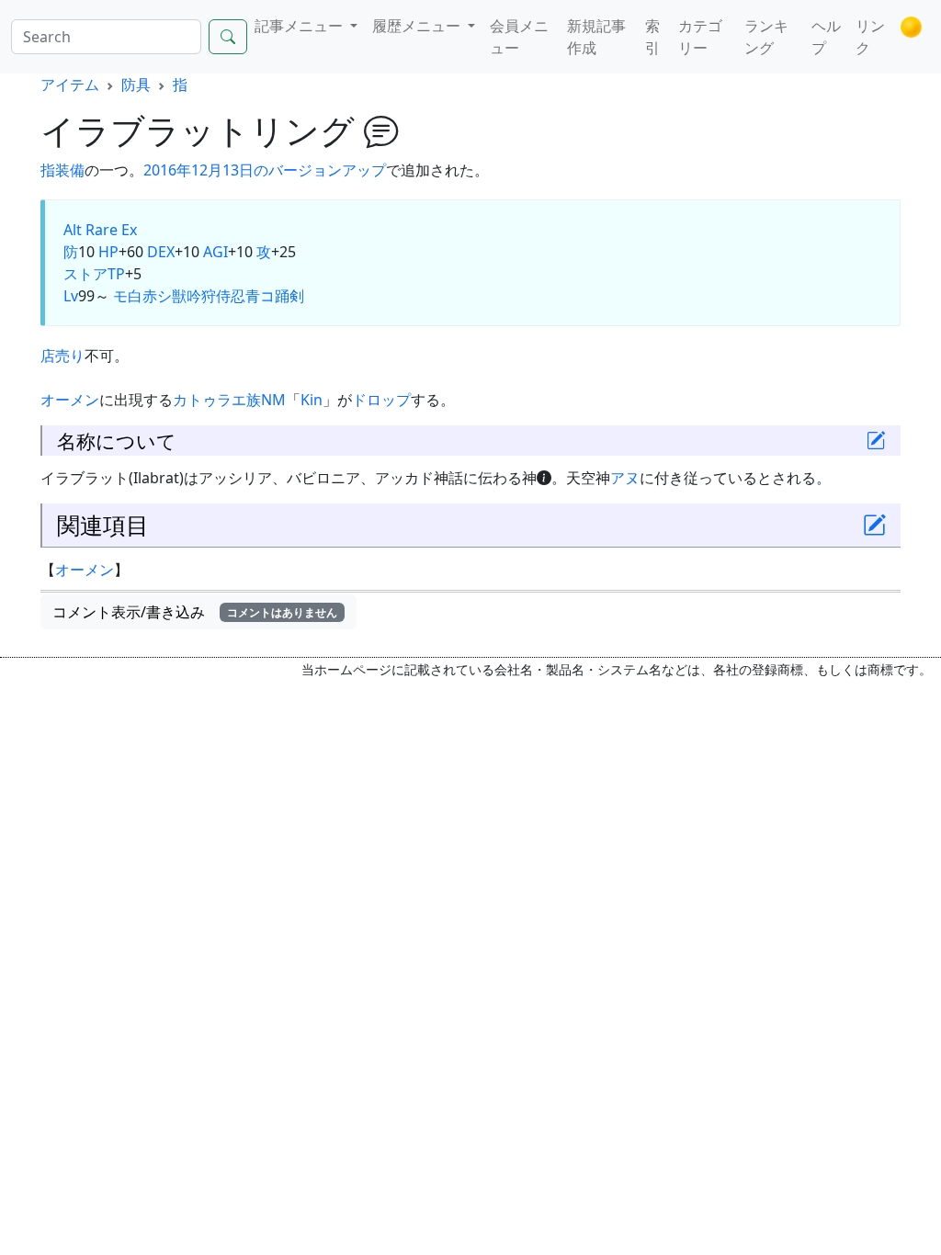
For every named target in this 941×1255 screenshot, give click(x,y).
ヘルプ (826, 37)
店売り (62, 355)
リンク (870, 37)
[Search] (228, 36)
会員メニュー (519, 37)
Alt (72, 230)
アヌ (625, 478)
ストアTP (94, 274)
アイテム (69, 84)
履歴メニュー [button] (418, 26)
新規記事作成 (596, 37)
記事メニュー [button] (300, 26)
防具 (136, 84)
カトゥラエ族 (217, 400)
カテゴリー (700, 37)
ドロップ (381, 400)
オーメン (69, 400)
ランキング (766, 37)
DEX (161, 252)
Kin (311, 400)
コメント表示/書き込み (194, 612)
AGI (215, 252)
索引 (652, 37)
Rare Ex (111, 230)
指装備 (62, 170)
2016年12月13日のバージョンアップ (264, 170)
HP (108, 252)
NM (273, 400)
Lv (70, 296)
